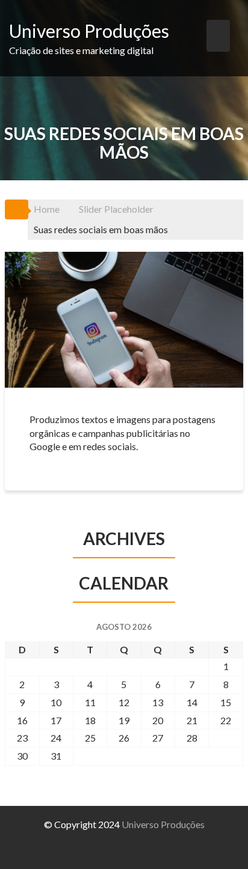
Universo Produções (89, 30)
